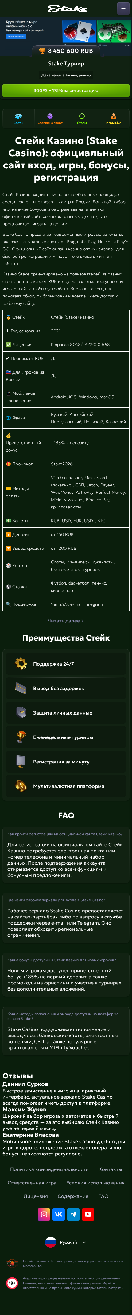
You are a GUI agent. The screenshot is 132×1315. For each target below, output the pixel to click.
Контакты (110, 1169)
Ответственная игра (32, 1183)
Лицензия (36, 1196)
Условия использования (95, 1183)
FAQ (103, 1196)
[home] (66, 8)
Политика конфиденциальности (49, 1169)
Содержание (73, 1196)
